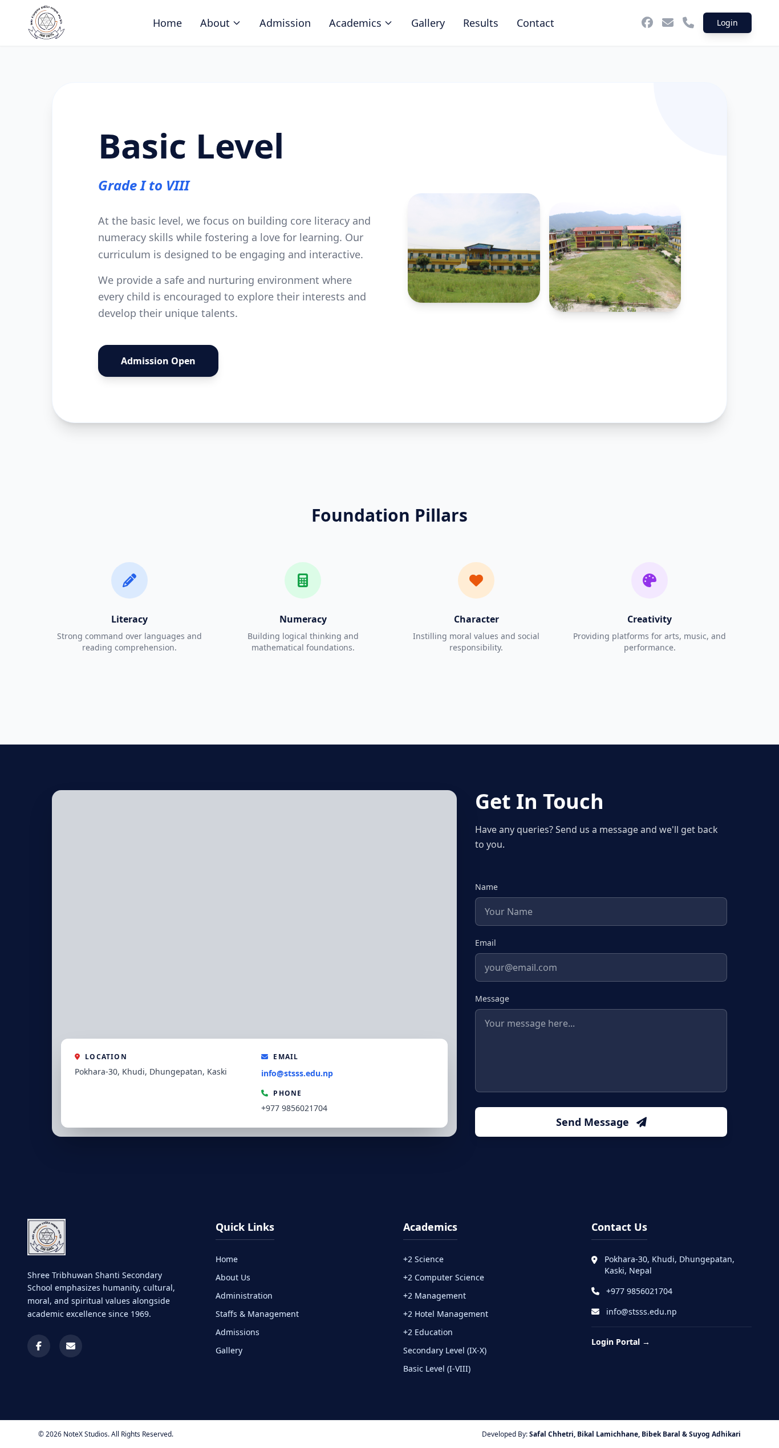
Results (480, 23)
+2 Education (428, 1332)
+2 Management (434, 1295)
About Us (233, 1277)
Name (486, 886)
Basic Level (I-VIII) (436, 1368)
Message (492, 998)
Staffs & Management (257, 1313)
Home (167, 23)
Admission (285, 23)
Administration (244, 1295)
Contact (535, 23)
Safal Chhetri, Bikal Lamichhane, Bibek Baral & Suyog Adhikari (635, 1434)
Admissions (237, 1332)
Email (485, 942)
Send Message (594, 1122)
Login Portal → (620, 1341)
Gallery (428, 23)
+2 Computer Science (443, 1277)
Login (727, 22)
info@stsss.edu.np (297, 1073)
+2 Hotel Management (445, 1313)
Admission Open (158, 361)
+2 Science (423, 1259)
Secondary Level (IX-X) (444, 1350)
